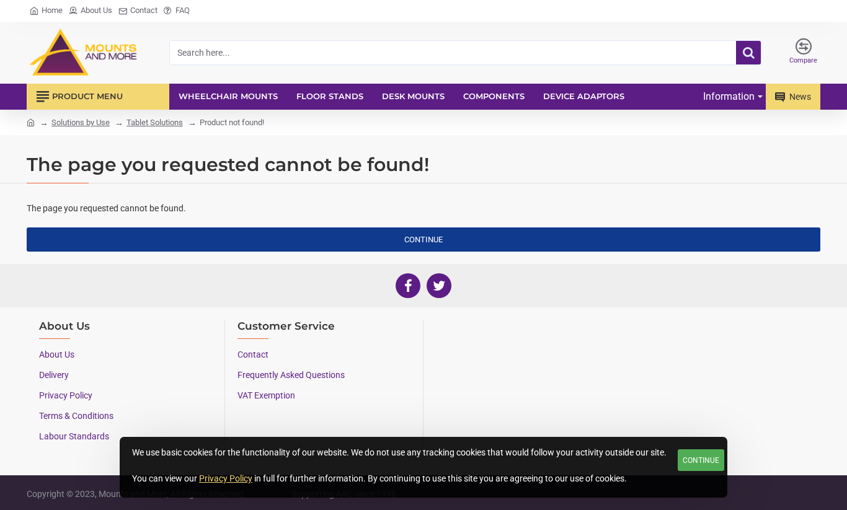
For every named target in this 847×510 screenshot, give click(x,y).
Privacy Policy (225, 478)
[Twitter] (439, 285)
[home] (31, 122)
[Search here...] (748, 52)
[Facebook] (408, 285)
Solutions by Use (80, 122)
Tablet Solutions (154, 122)
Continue (701, 460)
